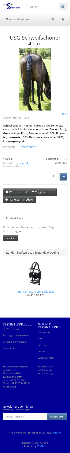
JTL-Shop (41, 446)
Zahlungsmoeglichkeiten (16, 335)
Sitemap (42, 345)
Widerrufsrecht (46, 357)
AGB (40, 338)
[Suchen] (63, 7)
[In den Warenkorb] (63, 176)
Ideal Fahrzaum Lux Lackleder (35, 291)
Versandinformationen (15, 341)
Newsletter (9, 348)
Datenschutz (45, 332)
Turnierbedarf (26, 147)
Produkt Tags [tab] (14, 218)
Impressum (44, 351)
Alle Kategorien (18, 19)
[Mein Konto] (63, 19)
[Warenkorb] (53, 19)
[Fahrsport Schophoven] (11, 6)
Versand (24, 163)
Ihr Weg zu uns (11, 329)
